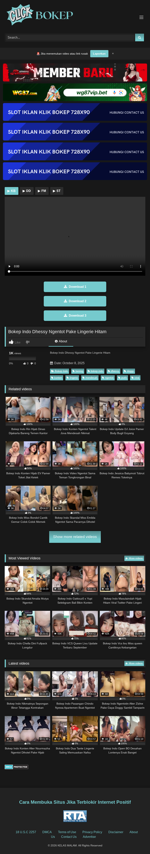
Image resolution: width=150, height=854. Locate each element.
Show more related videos (75, 537)
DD (27, 191)
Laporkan (99, 53)
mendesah (91, 377)
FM (42, 191)
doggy (130, 371)
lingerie (74, 377)
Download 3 (77, 315)
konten (58, 377)
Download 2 (77, 301)
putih (124, 377)
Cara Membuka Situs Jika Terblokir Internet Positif (75, 802)
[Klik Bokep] (75, 15)
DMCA (47, 832)
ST (57, 191)
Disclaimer (115, 832)
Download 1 (77, 286)
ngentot (109, 377)
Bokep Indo (61, 371)
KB (11, 191)
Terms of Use (67, 832)
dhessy (115, 371)
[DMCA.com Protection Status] (16, 768)
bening (79, 371)
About (62, 341)
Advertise (89, 836)
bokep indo (97, 371)
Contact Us (69, 836)
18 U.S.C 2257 (26, 832)
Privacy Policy (92, 832)
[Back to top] (138, 842)
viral (137, 377)
